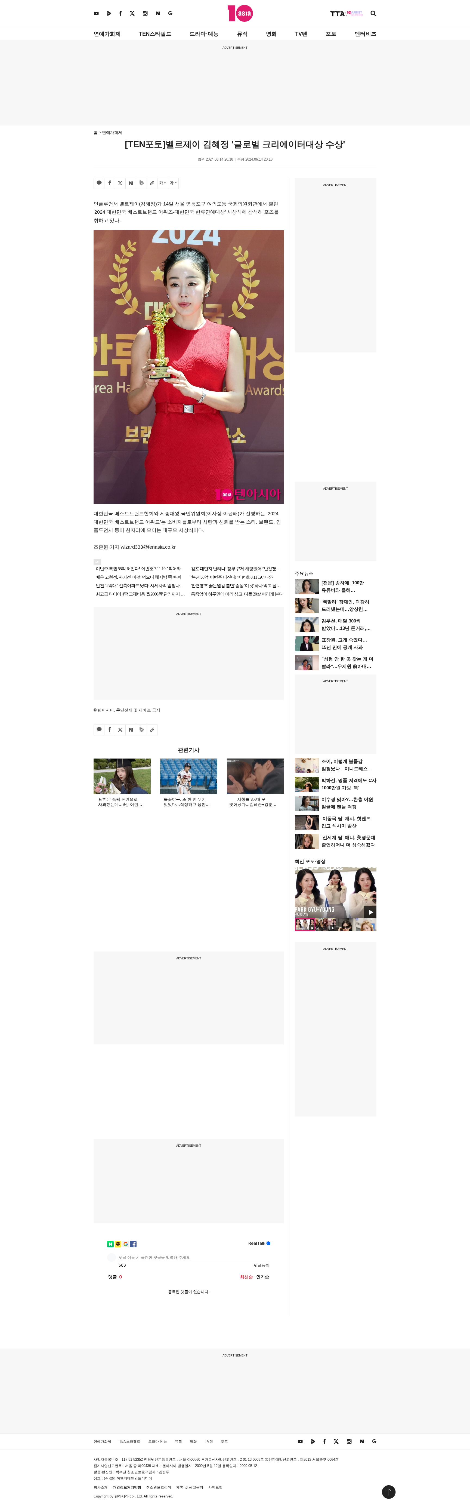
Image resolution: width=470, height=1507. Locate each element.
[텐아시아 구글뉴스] (170, 13)
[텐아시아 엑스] (132, 13)
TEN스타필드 (155, 34)
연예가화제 (107, 34)
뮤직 (242, 34)
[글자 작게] (173, 183)
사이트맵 (215, 1487)
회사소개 (101, 1487)
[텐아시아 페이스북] (120, 13)
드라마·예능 (204, 34)
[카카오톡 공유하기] (99, 183)
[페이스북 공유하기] (109, 183)
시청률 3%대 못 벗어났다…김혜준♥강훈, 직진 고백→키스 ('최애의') (251, 804)
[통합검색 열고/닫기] (373, 14)
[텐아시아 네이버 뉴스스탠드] (158, 13)
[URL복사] (152, 183)
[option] (335, 892)
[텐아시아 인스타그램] (145, 13)
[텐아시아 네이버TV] (109, 13)
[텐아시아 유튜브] (96, 13)
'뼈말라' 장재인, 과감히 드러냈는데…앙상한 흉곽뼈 (345, 609)
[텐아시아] (240, 13)
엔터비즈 (365, 34)
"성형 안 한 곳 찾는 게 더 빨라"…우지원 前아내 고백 (347, 666)
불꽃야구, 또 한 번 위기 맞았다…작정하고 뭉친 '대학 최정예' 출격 (185, 804)
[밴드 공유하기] (141, 183)
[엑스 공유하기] (120, 183)
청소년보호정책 (158, 1487)
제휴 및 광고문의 (189, 1487)
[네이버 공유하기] (130, 183)
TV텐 (301, 34)
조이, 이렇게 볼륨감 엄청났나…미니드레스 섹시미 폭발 (344, 769)
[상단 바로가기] (388, 1492)
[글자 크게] (162, 183)
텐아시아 (122, 1496)
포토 (331, 34)
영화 (271, 34)
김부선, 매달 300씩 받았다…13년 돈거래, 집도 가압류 (343, 628)
